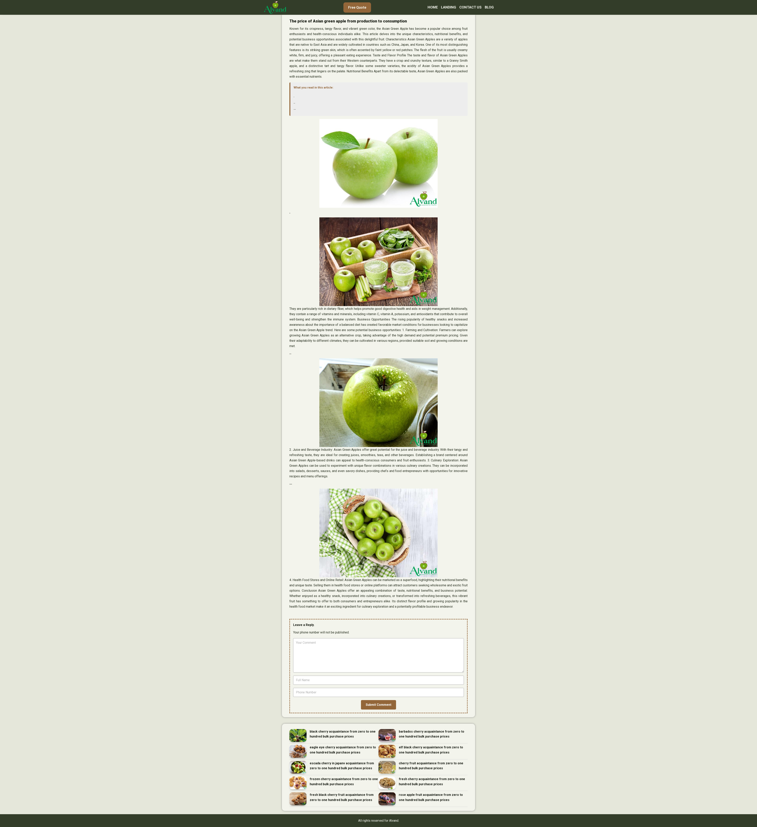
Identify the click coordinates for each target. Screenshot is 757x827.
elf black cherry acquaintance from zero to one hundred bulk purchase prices (431, 749)
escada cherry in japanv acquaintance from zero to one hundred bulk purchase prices (342, 765)
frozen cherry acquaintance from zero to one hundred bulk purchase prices (344, 781)
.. (294, 102)
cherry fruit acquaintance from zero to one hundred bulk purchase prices (431, 765)
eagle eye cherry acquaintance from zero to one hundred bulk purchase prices (343, 749)
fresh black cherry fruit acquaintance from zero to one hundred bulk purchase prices (342, 797)
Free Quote (357, 7)
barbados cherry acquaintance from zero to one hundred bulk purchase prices (431, 734)
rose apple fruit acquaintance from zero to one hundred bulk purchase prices (431, 797)
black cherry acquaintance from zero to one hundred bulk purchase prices (343, 734)
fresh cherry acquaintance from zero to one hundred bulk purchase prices (432, 781)
